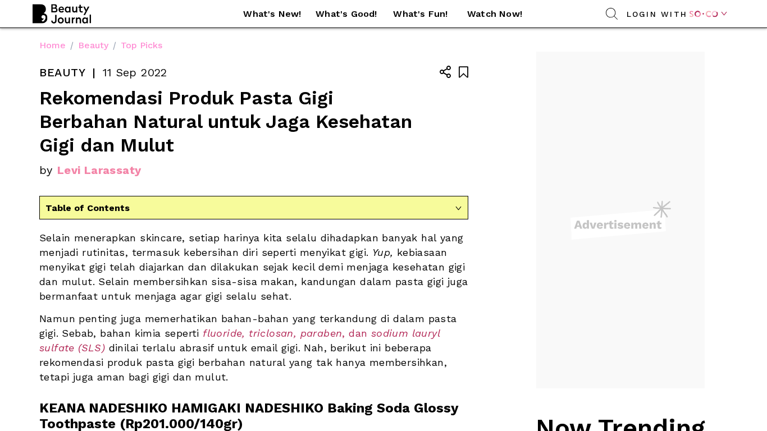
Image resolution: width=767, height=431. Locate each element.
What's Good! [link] (346, 13)
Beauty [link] (93, 45)
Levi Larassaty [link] (99, 170)
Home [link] (52, 45)
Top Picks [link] (141, 45)
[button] (272, 14)
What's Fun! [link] (420, 13)
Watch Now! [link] (494, 13)
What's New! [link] (272, 13)
